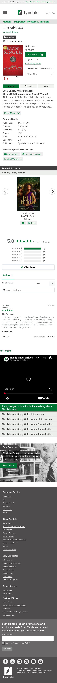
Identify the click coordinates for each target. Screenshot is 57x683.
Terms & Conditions (34, 671)
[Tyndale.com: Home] (28, 12)
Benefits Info (7, 594)
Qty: (30, 60)
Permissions (7, 509)
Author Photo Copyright (36, 673)
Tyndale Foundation (10, 543)
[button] (49, 337)
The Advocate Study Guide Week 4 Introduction (27, 434)
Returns (5, 513)
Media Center (8, 602)
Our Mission (7, 523)
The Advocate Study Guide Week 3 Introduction (27, 429)
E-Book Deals (8, 573)
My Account (7, 496)
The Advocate (7, 332)
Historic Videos (8, 536)
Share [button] (7, 337)
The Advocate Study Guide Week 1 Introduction (27, 419)
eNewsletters (8, 560)
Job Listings (7, 590)
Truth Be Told (28, 213)
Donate (5, 546)
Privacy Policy (24, 643)
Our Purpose (7, 530)
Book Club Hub (8, 570)
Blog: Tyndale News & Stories (14, 526)
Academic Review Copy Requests (15, 612)
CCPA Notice (21, 673)
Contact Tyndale (9, 503)
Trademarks (21, 671)
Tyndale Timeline (9, 533)
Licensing (6, 609)
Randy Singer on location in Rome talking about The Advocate (27, 408)
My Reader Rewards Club (12, 563)
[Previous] (5, 191)
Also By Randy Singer (13, 172)
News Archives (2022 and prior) (14, 540)
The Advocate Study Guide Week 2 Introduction (27, 424)
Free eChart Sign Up (10, 580)
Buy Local (6, 506)
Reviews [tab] (6, 275)
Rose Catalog (7, 576)
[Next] (52, 191)
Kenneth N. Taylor (9, 549)
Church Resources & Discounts (14, 605)
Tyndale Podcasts (9, 567)
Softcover (28, 219)
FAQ (4, 500)
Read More (8, 465)
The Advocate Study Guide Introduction (23, 414)
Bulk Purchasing (9, 615)
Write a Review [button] (29, 267)
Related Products (11, 168)
